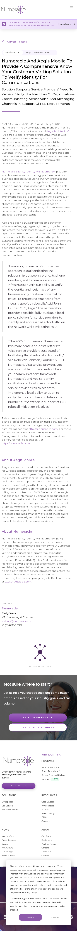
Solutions (9, 795)
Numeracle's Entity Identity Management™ (29, 171)
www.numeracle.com (18, 581)
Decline (55, 917)
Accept (30, 917)
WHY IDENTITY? (51, 754)
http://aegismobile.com (43, 429)
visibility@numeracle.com (17, 621)
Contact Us (18, 786)
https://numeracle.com (16, 443)
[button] (71, 7)
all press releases (17, 41)
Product (48, 760)
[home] (13, 10)
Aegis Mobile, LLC (57, 131)
